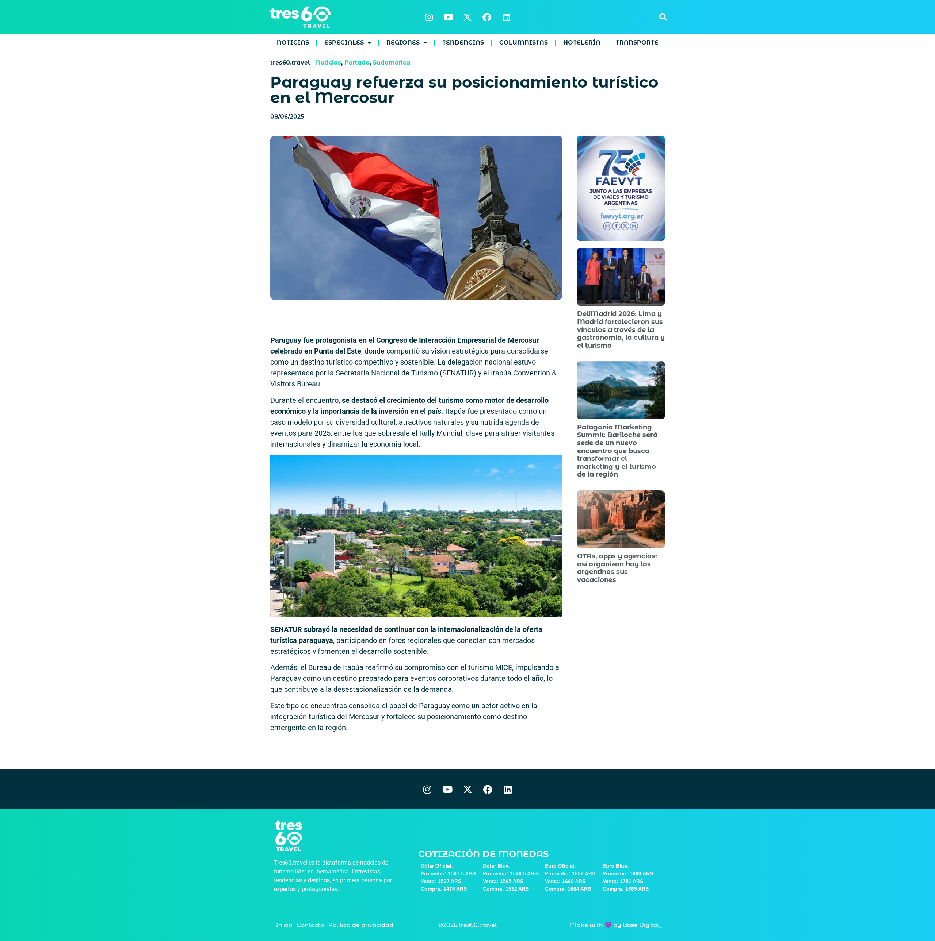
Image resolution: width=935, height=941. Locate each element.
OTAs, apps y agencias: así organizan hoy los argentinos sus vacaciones (617, 568)
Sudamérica (391, 62)
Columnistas (523, 42)
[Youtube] (448, 17)
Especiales (344, 42)
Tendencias (463, 42)
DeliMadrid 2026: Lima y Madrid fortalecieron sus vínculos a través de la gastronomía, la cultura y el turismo (621, 329)
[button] (663, 17)
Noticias (293, 42)
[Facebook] (487, 17)
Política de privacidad (360, 925)
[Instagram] (429, 17)
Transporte (637, 42)
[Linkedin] (506, 17)
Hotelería (581, 42)
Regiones (403, 42)
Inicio (284, 925)
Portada (357, 62)
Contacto (310, 925)
